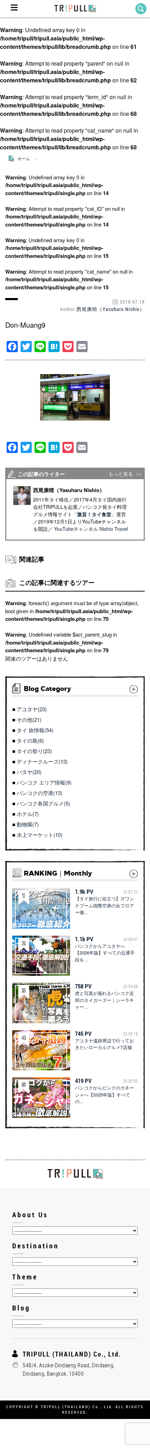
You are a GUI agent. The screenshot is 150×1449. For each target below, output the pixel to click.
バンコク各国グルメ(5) (43, 803)
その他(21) (29, 719)
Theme (25, 1276)
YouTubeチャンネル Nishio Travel (91, 528)
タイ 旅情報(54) (35, 730)
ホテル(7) (28, 813)
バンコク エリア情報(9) (44, 782)
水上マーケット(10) (39, 834)
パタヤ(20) (29, 771)
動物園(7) (28, 824)
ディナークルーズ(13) (42, 761)
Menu (14, 8)
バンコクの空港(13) (39, 792)
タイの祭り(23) (34, 751)
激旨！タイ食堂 (94, 514)
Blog (21, 1308)
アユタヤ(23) (32, 709)
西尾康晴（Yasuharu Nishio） (110, 309)
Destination (35, 1245)
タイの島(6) (30, 740)
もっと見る (120, 473)
